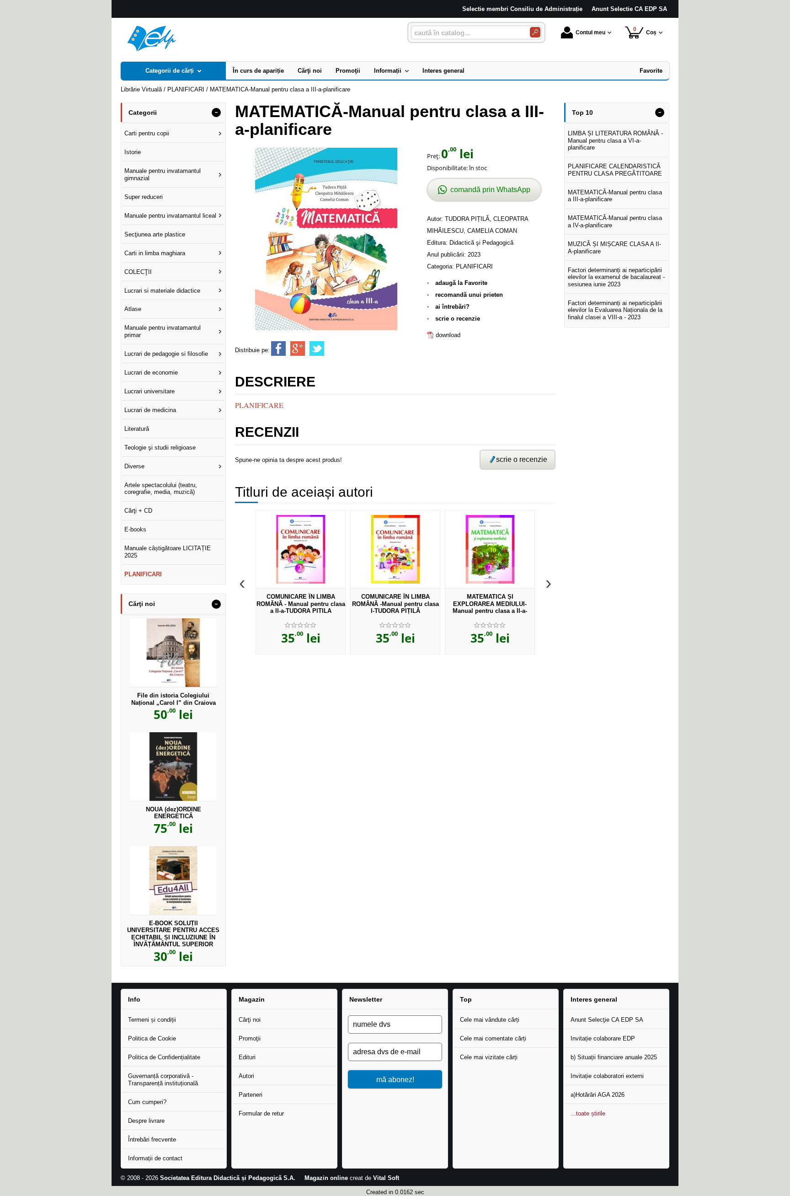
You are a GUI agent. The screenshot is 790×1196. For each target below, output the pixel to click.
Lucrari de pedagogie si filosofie (166, 353)
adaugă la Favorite (461, 282)
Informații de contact (155, 1158)
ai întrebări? (452, 306)
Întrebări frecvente (152, 1139)
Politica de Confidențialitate (164, 1057)
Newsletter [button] (365, 999)
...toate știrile (588, 1113)
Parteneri (250, 1094)
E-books (135, 529)
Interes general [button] (594, 999)
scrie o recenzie (457, 318)
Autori (246, 1076)
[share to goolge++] (297, 348)
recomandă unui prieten (469, 294)
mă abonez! (395, 1079)
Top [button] (466, 999)
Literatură (136, 428)
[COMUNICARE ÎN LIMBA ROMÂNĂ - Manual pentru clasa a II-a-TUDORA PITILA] (300, 549)
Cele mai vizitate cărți (489, 1057)
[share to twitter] (317, 348)
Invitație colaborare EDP (603, 1038)
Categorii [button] (142, 112)
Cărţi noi (250, 1019)
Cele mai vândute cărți (489, 1019)
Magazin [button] (252, 999)
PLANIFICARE (259, 405)
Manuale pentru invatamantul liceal (170, 215)
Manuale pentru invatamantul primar (162, 331)
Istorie (132, 152)
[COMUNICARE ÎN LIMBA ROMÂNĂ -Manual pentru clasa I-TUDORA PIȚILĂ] (395, 549)
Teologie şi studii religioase (160, 447)
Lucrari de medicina (150, 410)
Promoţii (250, 1038)
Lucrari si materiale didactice (162, 290)
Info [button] (134, 999)
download (448, 335)
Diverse (134, 466)
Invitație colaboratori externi (607, 1076)
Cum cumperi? (147, 1102)
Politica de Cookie (152, 1038)
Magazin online (326, 1178)
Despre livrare (146, 1120)
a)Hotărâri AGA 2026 (598, 1094)
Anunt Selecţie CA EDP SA (607, 1019)
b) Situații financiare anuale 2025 (614, 1057)
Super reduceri (143, 196)
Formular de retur (261, 1113)
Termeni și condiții (152, 1019)
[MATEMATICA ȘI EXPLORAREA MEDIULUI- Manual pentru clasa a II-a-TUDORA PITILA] (489, 549)
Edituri (247, 1057)
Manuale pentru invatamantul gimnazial (162, 174)
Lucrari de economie (151, 372)
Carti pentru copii (146, 133)
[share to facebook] (278, 348)
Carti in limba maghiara (154, 253)
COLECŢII (138, 271)
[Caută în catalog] (535, 32)
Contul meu (590, 32)
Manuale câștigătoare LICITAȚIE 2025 (167, 552)
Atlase (132, 309)
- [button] (216, 112)
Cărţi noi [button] (141, 603)
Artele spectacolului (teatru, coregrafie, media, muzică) (160, 489)
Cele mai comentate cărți (493, 1038)
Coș (645, 31)
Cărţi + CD (138, 510)
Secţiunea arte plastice (154, 234)
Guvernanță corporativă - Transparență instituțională (163, 1080)
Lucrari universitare (149, 391)
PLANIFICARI (474, 266)
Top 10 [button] (582, 112)
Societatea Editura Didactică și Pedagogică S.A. (227, 1178)
